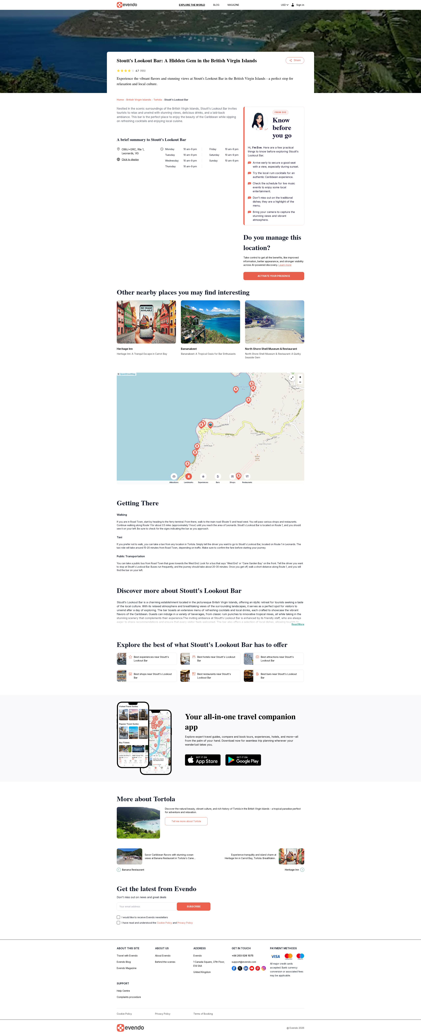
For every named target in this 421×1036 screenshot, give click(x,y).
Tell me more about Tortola (186, 821)
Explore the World (192, 5)
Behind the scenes (165, 961)
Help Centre (123, 990)
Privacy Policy (185, 922)
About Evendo (163, 955)
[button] (210, 425)
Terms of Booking (203, 1013)
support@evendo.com (244, 961)
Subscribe (194, 906)
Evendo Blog (124, 961)
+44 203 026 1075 (242, 955)
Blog (216, 5)
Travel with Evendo (127, 955)
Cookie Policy (164, 922)
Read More (298, 624)
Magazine (233, 5)
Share (297, 60)
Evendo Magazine (126, 968)
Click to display (130, 159)
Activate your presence (274, 276)
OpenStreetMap (128, 374)
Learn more (284, 264)
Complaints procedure (129, 997)
